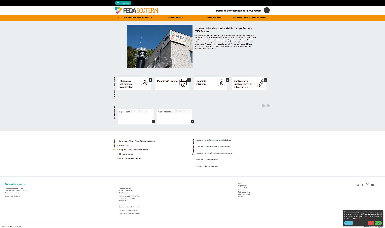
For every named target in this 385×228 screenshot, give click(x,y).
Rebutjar (371, 223)
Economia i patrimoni (213, 18)
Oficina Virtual (124, 145)
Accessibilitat (242, 188)
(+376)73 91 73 (132, 198)
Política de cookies (244, 192)
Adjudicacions (164, 111)
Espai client (124, 111)
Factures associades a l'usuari (130, 158)
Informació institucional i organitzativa (138, 18)
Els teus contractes (126, 154)
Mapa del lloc (242, 186)
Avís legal (241, 196)
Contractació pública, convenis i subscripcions (249, 18)
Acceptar (378, 223)
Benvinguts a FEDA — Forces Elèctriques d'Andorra (137, 141)
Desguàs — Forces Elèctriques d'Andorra (133, 150)
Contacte (241, 190)
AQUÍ (358, 218)
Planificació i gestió (175, 18)
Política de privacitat (244, 194)
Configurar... (348, 223)
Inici (239, 183)
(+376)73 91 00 (135, 196)
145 (126, 200)
